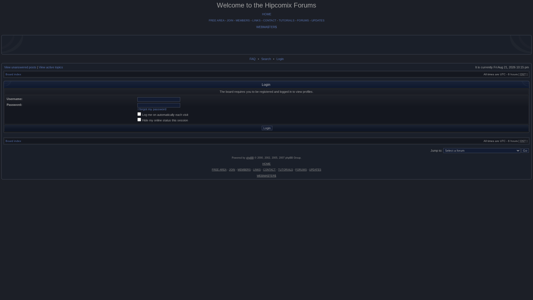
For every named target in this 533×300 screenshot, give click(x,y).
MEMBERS (243, 20)
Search (266, 59)
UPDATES (318, 20)
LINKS (256, 20)
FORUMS (303, 20)
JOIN (230, 20)
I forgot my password (152, 109)
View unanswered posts (20, 67)
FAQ (253, 59)
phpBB (250, 157)
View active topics (51, 67)
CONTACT (269, 20)
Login (280, 59)
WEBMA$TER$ (266, 27)
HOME (266, 14)
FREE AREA (216, 20)
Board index (13, 74)
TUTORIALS (287, 20)
